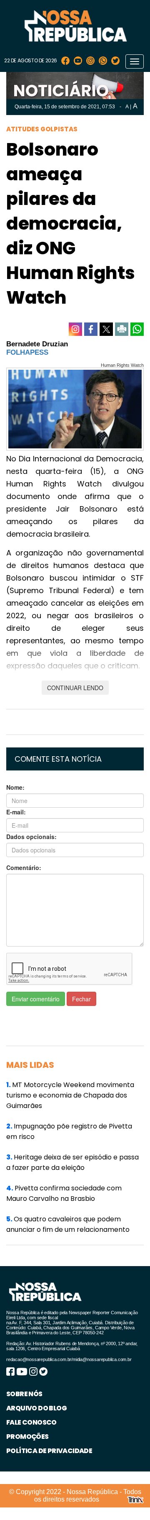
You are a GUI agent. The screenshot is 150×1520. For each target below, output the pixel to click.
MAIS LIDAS (30, 1065)
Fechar (81, 999)
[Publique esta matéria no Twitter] (106, 329)
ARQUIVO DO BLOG (36, 1408)
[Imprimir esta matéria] (121, 329)
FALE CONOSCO (31, 1422)
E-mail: (16, 812)
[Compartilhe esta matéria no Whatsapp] (137, 329)
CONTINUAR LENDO (75, 687)
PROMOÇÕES (27, 1436)
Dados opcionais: (31, 836)
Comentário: (23, 867)
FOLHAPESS (27, 352)
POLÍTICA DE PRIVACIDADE (49, 1451)
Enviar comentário (36, 999)
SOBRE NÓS (24, 1394)
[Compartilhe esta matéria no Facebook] (91, 329)
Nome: (15, 787)
